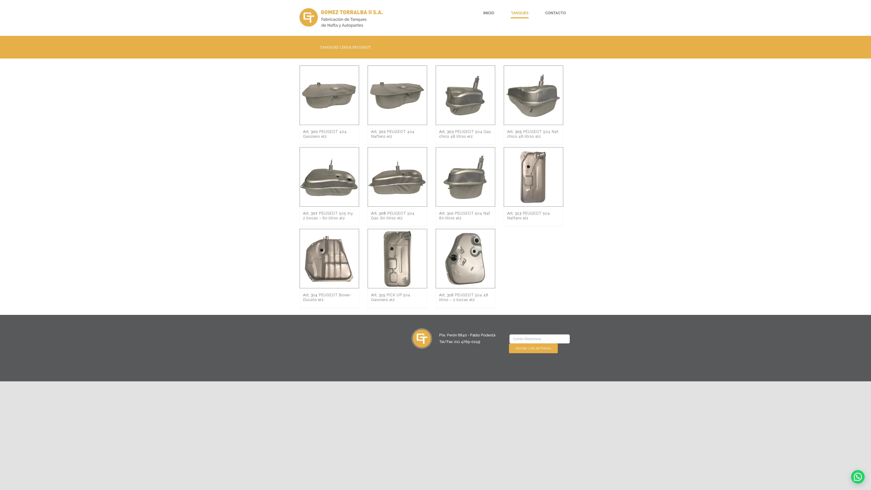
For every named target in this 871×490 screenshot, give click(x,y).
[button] (858, 477)
